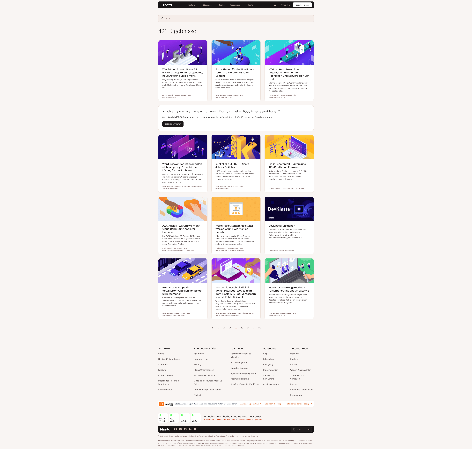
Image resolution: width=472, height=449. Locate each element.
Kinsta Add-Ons (165, 375)
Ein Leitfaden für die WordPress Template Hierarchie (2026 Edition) (234, 72)
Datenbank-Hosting (273, 404)
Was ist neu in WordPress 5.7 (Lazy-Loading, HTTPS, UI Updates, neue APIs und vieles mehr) (182, 72)
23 (224, 327)
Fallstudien (268, 359)
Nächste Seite (267, 327)
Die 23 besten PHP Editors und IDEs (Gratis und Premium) (287, 165)
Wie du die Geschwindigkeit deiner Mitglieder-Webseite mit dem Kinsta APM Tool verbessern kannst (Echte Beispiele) (235, 292)
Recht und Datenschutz (301, 389)
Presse (293, 384)
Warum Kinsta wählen (300, 370)
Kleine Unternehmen (204, 370)
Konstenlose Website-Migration (241, 355)
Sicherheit (163, 364)
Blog (265, 353)
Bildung (197, 364)
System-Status (165, 389)
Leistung (162, 370)
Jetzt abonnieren (173, 124)
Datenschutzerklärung (226, 419)
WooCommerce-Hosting (205, 375)
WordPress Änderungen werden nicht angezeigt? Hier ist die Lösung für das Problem (182, 167)
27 (248, 327)
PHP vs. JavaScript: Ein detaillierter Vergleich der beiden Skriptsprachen (182, 290)
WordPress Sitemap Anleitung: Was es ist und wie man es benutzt (234, 229)
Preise (161, 353)
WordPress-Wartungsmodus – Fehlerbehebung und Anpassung (289, 289)
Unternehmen (200, 359)
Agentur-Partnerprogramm (243, 373)
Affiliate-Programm (239, 362)
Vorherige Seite (204, 327)
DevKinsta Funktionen (282, 225)
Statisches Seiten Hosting (298, 404)
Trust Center (209, 419)
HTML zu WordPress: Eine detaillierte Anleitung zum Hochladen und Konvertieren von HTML (289, 74)
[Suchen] (275, 4)
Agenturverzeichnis (240, 378)
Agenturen (199, 353)
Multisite (198, 395)
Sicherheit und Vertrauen (297, 377)
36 (259, 327)
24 (230, 327)
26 (242, 327)
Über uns (294, 353)
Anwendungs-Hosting (249, 404)
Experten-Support (239, 368)
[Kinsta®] (167, 4)
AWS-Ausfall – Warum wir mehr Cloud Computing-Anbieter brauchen (181, 229)
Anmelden (285, 5)
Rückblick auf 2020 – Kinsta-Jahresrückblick (232, 165)
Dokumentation (270, 370)
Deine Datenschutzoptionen (250, 419)
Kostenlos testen (302, 5)
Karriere (294, 359)
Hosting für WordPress (169, 359)
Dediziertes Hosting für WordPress (169, 382)
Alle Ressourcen (271, 384)
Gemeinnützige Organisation (207, 389)
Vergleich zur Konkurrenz (269, 377)
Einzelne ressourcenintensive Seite (208, 382)
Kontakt (294, 364)
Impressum (296, 395)
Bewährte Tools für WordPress (245, 384)
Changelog (268, 364)
